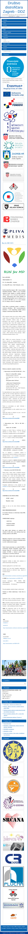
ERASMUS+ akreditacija (9, 729)
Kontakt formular (7, 51)
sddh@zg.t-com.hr (7, 638)
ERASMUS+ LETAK (8, 731)
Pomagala (5, 34)
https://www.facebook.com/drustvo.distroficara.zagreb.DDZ (15, 575)
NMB (4, 29)
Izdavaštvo (5, 37)
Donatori (5, 46)
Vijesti (4, 22)
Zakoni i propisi (6, 43)
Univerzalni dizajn (7, 723)
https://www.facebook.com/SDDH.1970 (15, 578)
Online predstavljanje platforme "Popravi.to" (13, 717)
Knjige (5, 39)
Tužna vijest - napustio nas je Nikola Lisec (12, 704)
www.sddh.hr (5, 640)
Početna (5, 20)
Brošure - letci (6, 41)
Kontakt (5, 49)
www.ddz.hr (5, 625)
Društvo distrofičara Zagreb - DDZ (14, 7)
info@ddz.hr (15, 457)
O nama (5, 25)
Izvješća (5, 27)
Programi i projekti (7, 32)
